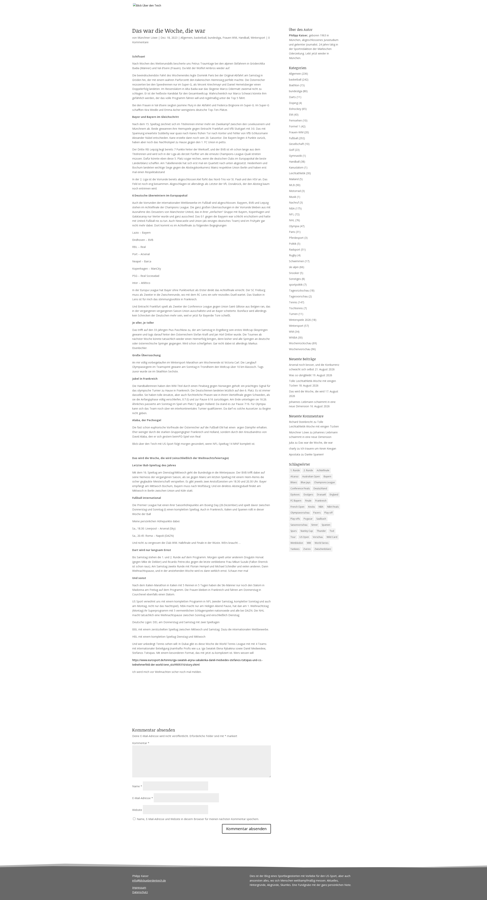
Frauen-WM (230, 37)
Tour (293, 537)
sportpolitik (296, 284)
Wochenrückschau (300, 343)
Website (137, 810)
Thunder (321, 531)
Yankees (294, 549)
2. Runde (308, 470)
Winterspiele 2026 (300, 320)
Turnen (293, 314)
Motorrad (295, 191)
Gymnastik (295, 155)
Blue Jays (305, 482)
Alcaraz (294, 476)
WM (291, 331)
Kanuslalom (296, 167)
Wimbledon (296, 543)
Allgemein (187, 37)
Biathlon (294, 85)
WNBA (293, 337)
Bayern (327, 476)
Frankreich (320, 500)
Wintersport (258, 37)
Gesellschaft (296, 144)
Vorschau (318, 537)
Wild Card (332, 537)
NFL (291, 214)
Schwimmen (296, 261)
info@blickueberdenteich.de (149, 880)
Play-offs (295, 518)
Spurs (293, 531)
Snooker (294, 273)
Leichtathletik (297, 173)
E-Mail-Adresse (142, 798)
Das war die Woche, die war (315, 442)
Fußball (293, 138)
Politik (292, 243)
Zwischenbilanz (322, 549)
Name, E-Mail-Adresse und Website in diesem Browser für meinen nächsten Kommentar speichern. (198, 819)
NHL (291, 220)
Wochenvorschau (299, 349)
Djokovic (295, 494)
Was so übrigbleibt (300, 375)
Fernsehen (295, 120)
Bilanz (293, 482)
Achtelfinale (323, 470)
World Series (321, 543)
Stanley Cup (306, 531)
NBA (292, 208)
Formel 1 (294, 126)
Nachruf (294, 202)
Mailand (294, 179)
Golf (291, 150)
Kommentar (140, 743)
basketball (200, 37)
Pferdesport (296, 238)
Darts (292, 97)
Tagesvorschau (298, 296)
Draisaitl (321, 494)
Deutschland (320, 488)
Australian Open (311, 476)
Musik (292, 197)
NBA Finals (333, 506)
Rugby (293, 255)
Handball (244, 37)
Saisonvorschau (298, 524)
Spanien (326, 524)
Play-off (328, 512)
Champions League (324, 482)
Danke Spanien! (314, 454)
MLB (292, 185)
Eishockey (295, 109)
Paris (292, 232)
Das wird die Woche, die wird (307, 391)
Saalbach (321, 518)
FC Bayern (295, 500)
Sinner (314, 524)
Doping (293, 103)
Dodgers (308, 494)
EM (291, 114)
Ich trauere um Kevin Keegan (318, 448)
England (334, 494)
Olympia (294, 226)
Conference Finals (300, 488)
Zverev (307, 549)
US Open (304, 537)
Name (137, 786)
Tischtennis (296, 308)
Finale (308, 500)
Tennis (293, 302)
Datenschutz (140, 892)
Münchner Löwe (148, 37)
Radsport (294, 249)
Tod (332, 531)
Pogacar (308, 518)
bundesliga (214, 37)
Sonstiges (295, 279)
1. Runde (295, 470)
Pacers (317, 512)
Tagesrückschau (299, 290)
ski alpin (294, 267)
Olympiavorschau (300, 512)
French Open (297, 506)
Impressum (139, 887)
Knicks (311, 506)
